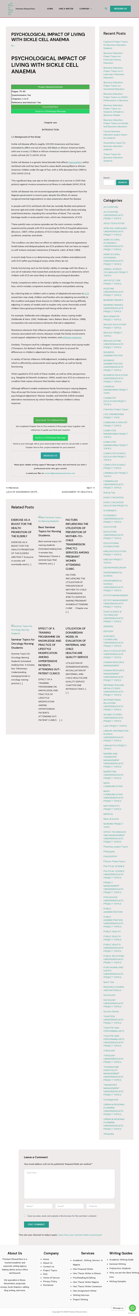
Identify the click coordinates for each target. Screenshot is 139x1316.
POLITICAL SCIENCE (113, 866)
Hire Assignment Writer (85, 1290)
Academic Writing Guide (121, 1259)
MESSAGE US (50, 455)
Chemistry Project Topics (115, 409)
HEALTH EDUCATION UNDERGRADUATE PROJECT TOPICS (114, 654)
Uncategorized (110, 1099)
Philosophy (109, 851)
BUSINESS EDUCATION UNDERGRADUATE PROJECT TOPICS (115, 378)
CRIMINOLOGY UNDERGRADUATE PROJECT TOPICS (113, 484)
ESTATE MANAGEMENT (115, 595)
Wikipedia (108, 1133)
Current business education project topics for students (115, 134)
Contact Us (48, 1266)
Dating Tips (109, 492)
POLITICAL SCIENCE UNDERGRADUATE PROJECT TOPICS (113, 874)
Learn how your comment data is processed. (80, 1234)
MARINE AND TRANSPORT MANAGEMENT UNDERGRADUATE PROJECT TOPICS (113, 760)
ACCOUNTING (110, 207)
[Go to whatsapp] (132, 1308)
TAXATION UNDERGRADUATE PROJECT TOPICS (113, 1019)
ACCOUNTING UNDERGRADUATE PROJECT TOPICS (113, 215)
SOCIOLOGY (109, 995)
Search (106, 178)
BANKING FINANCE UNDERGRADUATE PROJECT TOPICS (113, 308)
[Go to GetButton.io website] (132, 1313)
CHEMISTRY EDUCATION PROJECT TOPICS (114, 401)
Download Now (50, 106)
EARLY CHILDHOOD (113, 497)
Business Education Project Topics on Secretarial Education (113, 85)
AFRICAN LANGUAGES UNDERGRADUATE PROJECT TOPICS (115, 231)
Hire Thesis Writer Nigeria (86, 1282)
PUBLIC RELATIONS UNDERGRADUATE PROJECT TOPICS (113, 959)
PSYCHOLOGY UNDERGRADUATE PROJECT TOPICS (113, 900)
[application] (90, 9)
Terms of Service (51, 1277)
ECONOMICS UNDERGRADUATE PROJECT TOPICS (113, 518)
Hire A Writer (66, 9)
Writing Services (81, 1295)
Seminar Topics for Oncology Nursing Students (23, 643)
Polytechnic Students (120, 1268)
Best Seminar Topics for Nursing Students (49, 531)
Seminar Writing (117, 1264)
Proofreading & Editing (84, 1277)
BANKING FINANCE (113, 300)
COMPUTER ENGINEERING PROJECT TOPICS (115, 433)
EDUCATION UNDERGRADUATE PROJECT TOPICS (113, 535)
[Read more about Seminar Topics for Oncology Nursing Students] (23, 629)
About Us (47, 1262)
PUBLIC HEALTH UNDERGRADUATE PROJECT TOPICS (113, 947)
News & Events (111, 819)
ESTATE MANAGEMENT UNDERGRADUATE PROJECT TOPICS (115, 603)
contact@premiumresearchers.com (59, 473)
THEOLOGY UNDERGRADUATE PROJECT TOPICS (113, 1058)
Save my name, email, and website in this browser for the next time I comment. (62, 1216)
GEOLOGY (108, 631)
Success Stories (111, 1011)
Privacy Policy (50, 1281)
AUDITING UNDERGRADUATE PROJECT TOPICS (113, 291)
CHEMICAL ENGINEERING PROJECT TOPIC (115, 389)
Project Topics (50, 1270)
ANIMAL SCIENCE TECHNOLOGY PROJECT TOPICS (115, 272)
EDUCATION (109, 526)
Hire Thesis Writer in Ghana (87, 1273)
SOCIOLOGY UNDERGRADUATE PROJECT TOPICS (113, 1003)
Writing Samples (117, 1281)
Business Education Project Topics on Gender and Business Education (115, 123)
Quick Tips (108, 982)
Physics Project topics (114, 861)
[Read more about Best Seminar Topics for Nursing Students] (50, 519)
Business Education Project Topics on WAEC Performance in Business (115, 97)
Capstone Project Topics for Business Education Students (115, 44)
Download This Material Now (50, 420)
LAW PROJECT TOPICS (115, 725)
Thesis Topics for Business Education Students (113, 157)
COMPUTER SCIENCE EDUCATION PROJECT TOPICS (114, 456)
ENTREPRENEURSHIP (114, 567)
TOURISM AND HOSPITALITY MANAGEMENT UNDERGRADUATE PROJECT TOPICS (113, 1073)
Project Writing (80, 1299)
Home (50, 9)
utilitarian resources (71, 337)
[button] (106, 8)
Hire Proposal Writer (83, 1269)
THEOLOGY (109, 1050)
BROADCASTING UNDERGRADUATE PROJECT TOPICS (113, 344)
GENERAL (108, 626)
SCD (86, 293)
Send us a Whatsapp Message (50, 111)
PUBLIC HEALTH (112, 931)
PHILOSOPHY (110, 856)
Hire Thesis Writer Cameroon (87, 1286)
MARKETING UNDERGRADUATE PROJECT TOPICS (113, 774)
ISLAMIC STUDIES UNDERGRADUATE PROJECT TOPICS (113, 717)
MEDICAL (108, 814)
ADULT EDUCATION (113, 223)
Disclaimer (48, 1285)
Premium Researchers (25, 8)
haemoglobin (75, 162)
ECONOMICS (109, 510)
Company (84, 9)
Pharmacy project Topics (115, 846)
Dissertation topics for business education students (114, 146)
